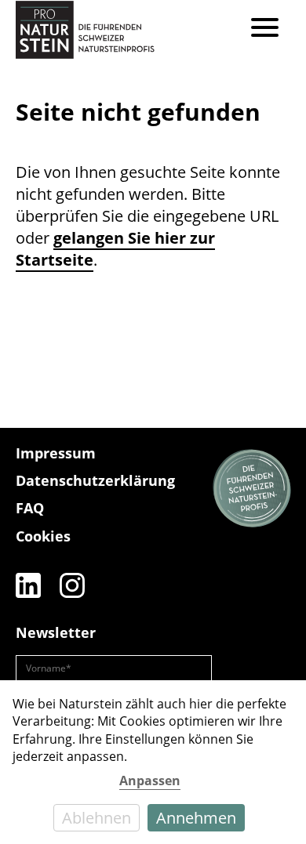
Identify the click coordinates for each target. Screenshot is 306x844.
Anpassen (149, 780)
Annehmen (196, 817)
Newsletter (56, 632)
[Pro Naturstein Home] (85, 29)
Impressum (56, 453)
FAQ (30, 507)
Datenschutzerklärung (95, 480)
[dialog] (153, 762)
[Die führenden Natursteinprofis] (252, 489)
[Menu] (265, 29)
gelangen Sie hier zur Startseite (115, 248)
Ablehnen (96, 817)
